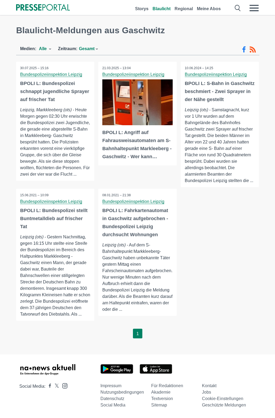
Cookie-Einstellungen (222, 398)
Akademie (161, 392)
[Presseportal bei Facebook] (48, 386)
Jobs (206, 392)
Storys (142, 8)
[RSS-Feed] (252, 49)
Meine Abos (209, 8)
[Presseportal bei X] (55, 386)
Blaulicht (162, 8)
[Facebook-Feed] (244, 49)
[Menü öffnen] (254, 8)
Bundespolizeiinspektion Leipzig (51, 74)
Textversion (162, 398)
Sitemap (159, 405)
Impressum (110, 385)
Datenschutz (112, 398)
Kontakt (209, 385)
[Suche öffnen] (237, 8)
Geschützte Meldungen (224, 405)
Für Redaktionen (167, 385)
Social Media (112, 405)
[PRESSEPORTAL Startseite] (43, 8)
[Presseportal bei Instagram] (63, 385)
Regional (184, 8)
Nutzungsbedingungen (122, 392)
